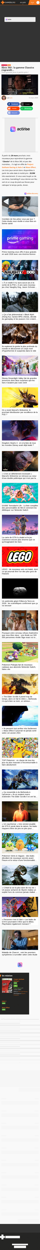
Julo (11, 98)
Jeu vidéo (4, 65)
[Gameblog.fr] (8, 2)
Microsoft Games (23, 991)
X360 (15, 983)
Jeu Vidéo (23, 2)
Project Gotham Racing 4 (19, 980)
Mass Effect (31, 167)
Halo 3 (20, 167)
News (9, 65)
